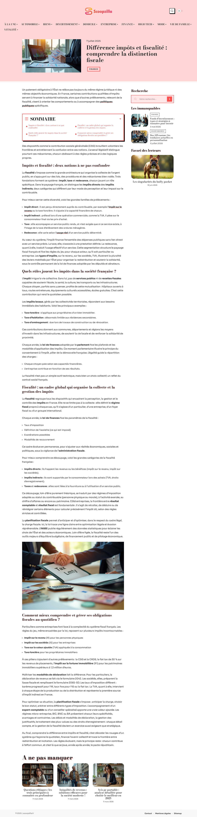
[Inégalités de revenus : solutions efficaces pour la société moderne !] (73, 775)
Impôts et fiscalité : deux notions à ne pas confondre (46, 126)
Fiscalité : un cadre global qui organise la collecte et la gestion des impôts (95, 126)
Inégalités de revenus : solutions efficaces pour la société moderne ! (73, 792)
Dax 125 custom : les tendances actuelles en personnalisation (161, 138)
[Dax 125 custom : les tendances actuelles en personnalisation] (139, 137)
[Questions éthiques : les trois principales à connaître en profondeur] (37, 775)
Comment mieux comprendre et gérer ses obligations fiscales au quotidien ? (95, 134)
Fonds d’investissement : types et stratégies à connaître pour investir (162, 121)
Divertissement (158, 131)
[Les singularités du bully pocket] (152, 167)
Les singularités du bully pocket (152, 182)
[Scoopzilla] (98, 11)
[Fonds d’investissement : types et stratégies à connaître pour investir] (139, 120)
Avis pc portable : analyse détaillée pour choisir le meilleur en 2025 (108, 794)
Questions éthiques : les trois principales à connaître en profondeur (38, 792)
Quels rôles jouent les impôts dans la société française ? (48, 134)
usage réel (62, 232)
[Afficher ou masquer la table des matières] (88, 119)
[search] (172, 11)
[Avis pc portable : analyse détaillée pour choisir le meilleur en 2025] (108, 775)
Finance (93, 69)
